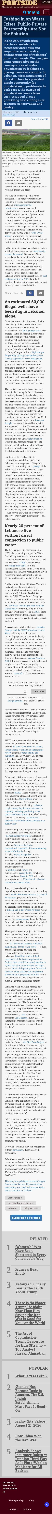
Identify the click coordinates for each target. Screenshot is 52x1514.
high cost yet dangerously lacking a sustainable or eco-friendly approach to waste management (24, 355)
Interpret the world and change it (10, 1487)
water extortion (34, 438)
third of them (25, 798)
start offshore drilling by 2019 (26, 277)
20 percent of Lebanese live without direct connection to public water (25, 820)
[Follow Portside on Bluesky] (29, 13)
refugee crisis (31, 1208)
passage (37, 466)
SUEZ (22, 562)
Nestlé (17, 845)
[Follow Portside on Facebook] (24, 13)
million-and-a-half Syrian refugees (23, 909)
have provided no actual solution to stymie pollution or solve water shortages (25, 964)
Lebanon (12, 1208)
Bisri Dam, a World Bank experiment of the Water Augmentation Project (23, 959)
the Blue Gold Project (33, 1042)
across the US (25, 872)
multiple (12, 869)
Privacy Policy (16, 1500)
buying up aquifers (22, 854)
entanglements (22, 919)
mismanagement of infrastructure (18, 206)
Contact (13, 1509)
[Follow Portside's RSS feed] (38, 13)
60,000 (18, 792)
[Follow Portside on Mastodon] (33, 13)
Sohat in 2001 (26, 876)
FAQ (31, 1500)
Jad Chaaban (21, 1017)
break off (18, 673)
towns (25, 869)
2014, (37, 611)
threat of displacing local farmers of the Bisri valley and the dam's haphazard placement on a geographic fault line (25, 971)
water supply (15, 1197)
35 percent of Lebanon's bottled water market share (25, 880)
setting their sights (17, 565)
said (23, 1014)
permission (18, 1149)
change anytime (15, 700)
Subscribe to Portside (26, 1217)
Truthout (9, 115)
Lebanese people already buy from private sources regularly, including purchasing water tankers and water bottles (24, 809)
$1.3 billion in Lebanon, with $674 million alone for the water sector (23, 945)
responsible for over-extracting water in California (26, 850)
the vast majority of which (18, 835)
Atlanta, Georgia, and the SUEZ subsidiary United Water (25, 630)
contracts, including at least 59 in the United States (24, 607)
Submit (27, 1509)
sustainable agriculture (20, 1203)
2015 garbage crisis (31, 330)
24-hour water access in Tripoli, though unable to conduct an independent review (24, 749)
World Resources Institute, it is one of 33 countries (26, 896)
